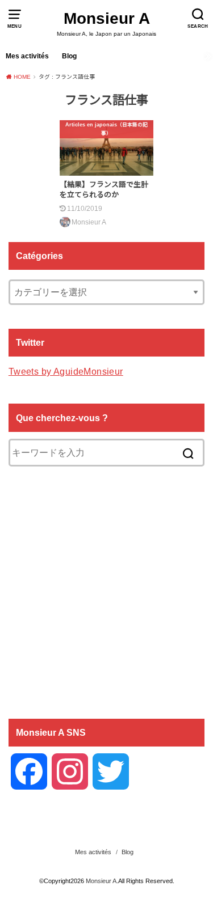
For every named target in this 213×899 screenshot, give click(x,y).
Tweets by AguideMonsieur (66, 371)
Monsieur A (107, 18)
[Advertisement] (106, 591)
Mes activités (27, 56)
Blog (69, 56)
